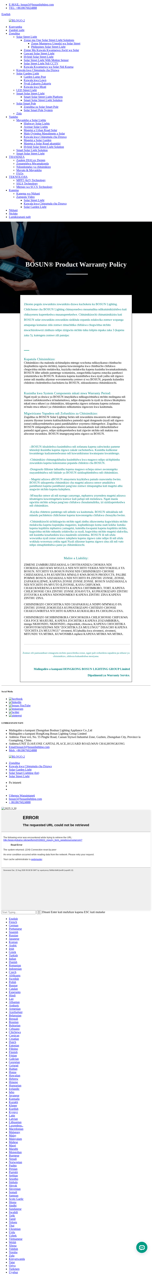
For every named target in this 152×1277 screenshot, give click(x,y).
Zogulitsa (14, 33)
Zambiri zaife (16, 30)
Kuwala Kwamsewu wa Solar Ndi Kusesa (48, 66)
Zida (19, 113)
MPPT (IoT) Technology (31, 180)
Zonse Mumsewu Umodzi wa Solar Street (55, 43)
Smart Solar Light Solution (32, 150)
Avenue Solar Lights (36, 126)
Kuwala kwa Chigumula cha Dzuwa (37, 70)
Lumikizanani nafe (20, 216)
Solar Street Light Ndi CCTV (41, 63)
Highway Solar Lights (37, 123)
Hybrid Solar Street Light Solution (44, 146)
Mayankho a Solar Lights (31, 120)
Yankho (13, 116)
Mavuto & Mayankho (29, 170)
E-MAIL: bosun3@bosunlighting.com (31, 4)
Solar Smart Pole (26, 103)
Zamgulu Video (25, 196)
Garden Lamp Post (35, 76)
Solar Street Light (26, 36)
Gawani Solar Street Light (39, 53)
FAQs (19, 173)
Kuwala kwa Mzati (35, 86)
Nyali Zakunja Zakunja (37, 83)
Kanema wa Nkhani (28, 193)
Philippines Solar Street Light (48, 46)
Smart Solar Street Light (30, 93)
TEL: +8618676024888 (23, 7)
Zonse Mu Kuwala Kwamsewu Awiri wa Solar (51, 50)
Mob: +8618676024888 (23, 750)
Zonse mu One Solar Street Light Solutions (49, 40)
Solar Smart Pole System (38, 110)
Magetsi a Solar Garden (37, 140)
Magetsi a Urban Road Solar (40, 130)
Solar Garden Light (27, 73)
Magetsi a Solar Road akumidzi (42, 143)
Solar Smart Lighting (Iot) (24, 773)
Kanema (14, 190)
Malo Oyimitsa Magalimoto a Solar (44, 133)
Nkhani (13, 210)
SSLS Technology (27, 183)
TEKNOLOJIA (18, 176)
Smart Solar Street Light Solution (43, 100)
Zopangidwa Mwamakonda (32, 163)
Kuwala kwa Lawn (35, 80)
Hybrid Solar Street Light (38, 56)
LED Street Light (26, 90)
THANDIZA (17, 156)
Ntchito (13, 213)
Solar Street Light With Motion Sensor (46, 60)
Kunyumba (15, 26)
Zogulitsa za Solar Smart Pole (41, 106)
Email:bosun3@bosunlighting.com (29, 747)
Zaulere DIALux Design (30, 160)
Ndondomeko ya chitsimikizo (33, 166)
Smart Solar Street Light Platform (43, 96)
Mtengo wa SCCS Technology (34, 186)
